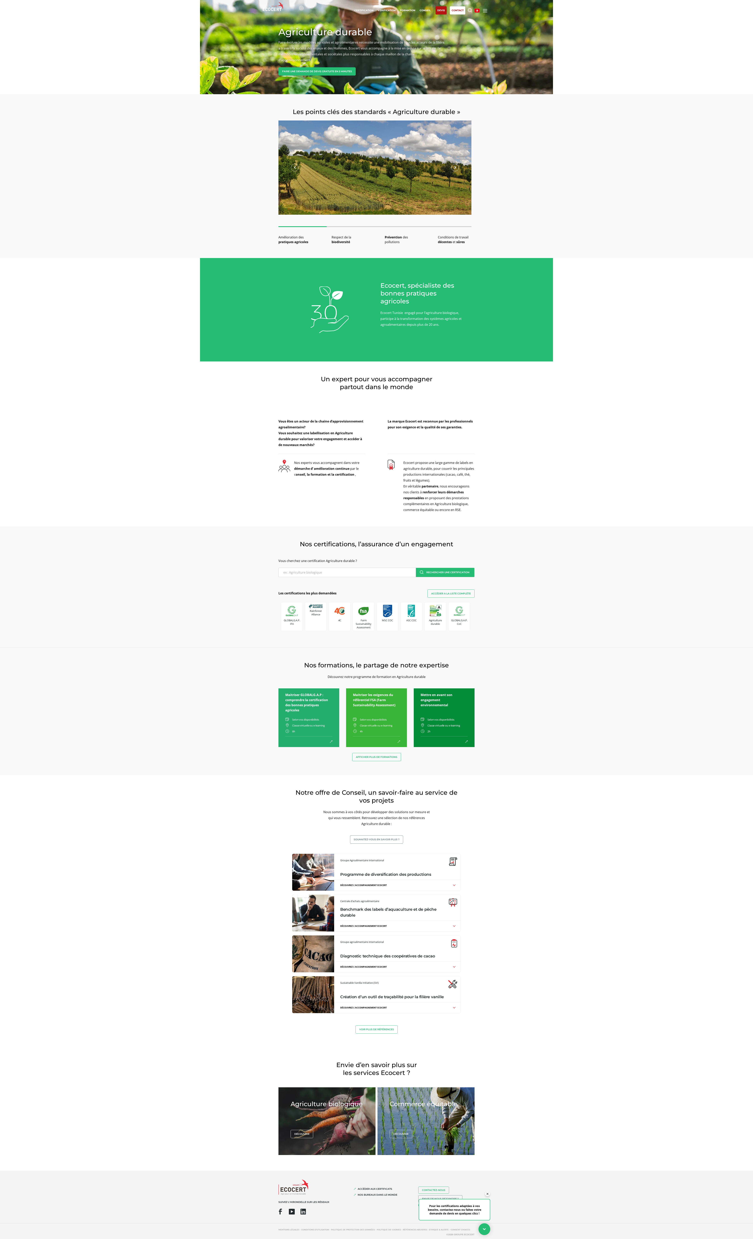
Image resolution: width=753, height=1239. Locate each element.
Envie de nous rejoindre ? (440, 1198)
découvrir (301, 1133)
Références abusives (415, 1229)
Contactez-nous (433, 1190)
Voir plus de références (376, 1029)
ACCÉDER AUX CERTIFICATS (375, 1188)
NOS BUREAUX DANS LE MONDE (377, 1194)
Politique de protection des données (353, 1229)
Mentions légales (288, 1229)
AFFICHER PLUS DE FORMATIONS (376, 756)
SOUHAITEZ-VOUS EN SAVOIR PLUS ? (376, 839)
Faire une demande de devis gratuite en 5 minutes (317, 71)
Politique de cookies (389, 1229)
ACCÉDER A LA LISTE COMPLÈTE (451, 593)
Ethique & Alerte (439, 1229)
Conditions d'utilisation (315, 1229)
